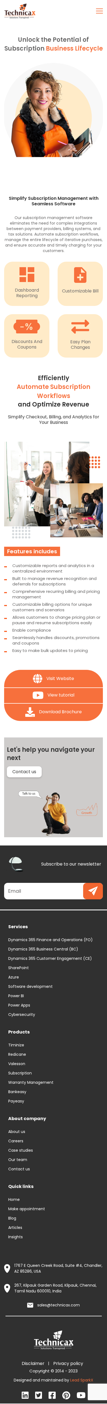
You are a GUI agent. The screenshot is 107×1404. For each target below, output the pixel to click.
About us (16, 1131)
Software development (30, 986)
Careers (15, 1141)
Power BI (16, 996)
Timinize (16, 1045)
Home (14, 1199)
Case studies (20, 1150)
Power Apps (19, 1005)
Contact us (24, 772)
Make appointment (26, 1209)
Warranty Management (31, 1082)
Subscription (20, 1073)
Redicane (17, 1054)
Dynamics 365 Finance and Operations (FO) (50, 940)
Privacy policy (69, 1363)
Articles (15, 1227)
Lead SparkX (81, 1380)
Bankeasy (17, 1092)
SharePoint (18, 968)
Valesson (16, 1063)
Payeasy (16, 1101)
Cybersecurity (21, 1014)
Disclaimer (34, 1363)
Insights (15, 1237)
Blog (12, 1218)
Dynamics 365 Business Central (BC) (43, 949)
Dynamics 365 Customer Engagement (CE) (50, 958)
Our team (17, 1159)
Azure (13, 977)
